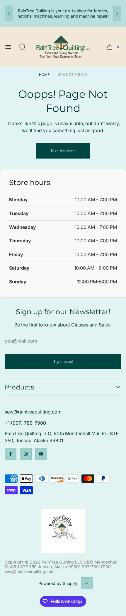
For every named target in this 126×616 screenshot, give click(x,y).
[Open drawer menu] (8, 46)
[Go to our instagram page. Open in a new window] (26, 454)
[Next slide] (117, 13)
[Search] (22, 46)
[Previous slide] (9, 13)
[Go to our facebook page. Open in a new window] (10, 454)
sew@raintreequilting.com (33, 412)
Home (44, 74)
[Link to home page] (63, 531)
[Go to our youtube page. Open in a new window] (41, 454)
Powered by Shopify (57, 583)
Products (19, 387)
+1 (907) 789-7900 (25, 423)
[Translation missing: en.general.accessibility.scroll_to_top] (87, 583)
